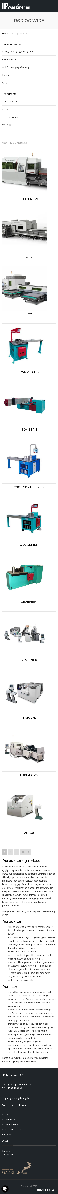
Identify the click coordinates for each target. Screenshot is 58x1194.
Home (5, 33)
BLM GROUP (11, 101)
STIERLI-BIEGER (12, 117)
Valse (4, 83)
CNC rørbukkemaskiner (35, 930)
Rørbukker (11, 921)
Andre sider (7, 1154)
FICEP (5, 109)
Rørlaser (6, 75)
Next (24, 852)
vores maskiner (16, 887)
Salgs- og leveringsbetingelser (16, 1098)
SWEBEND (7, 125)
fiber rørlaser (20, 991)
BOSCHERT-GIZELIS (12, 1129)
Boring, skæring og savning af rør (18, 51)
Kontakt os (7, 1057)
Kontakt (6, 1150)
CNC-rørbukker (9, 59)
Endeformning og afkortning (15, 67)
